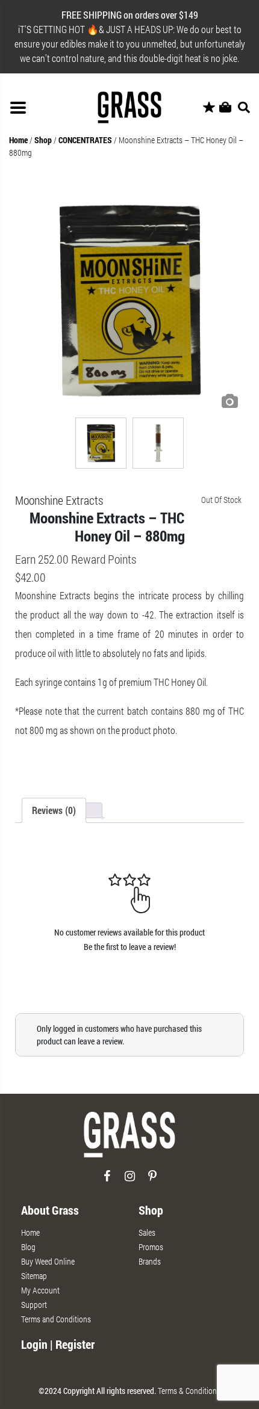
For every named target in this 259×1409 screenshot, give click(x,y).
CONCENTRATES (85, 140)
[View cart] (225, 107)
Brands (150, 1261)
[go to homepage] (129, 1139)
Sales (147, 1232)
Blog (28, 1247)
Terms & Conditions (189, 1390)
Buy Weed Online (48, 1261)
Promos (151, 1247)
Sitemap (34, 1275)
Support (34, 1304)
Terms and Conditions (56, 1319)
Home (18, 140)
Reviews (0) (54, 810)
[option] (129, 300)
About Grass (50, 1210)
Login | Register (58, 1344)
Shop (43, 140)
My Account (40, 1290)
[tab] (54, 810)
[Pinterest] (152, 1180)
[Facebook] (106, 1180)
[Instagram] (129, 1180)
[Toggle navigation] (18, 108)
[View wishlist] (209, 107)
